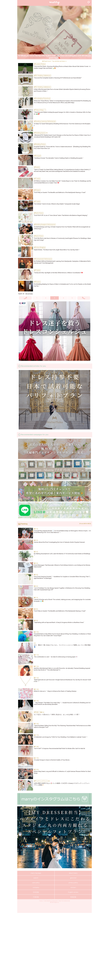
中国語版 (36, 897)
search (35, 878)
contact (73, 887)
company (36, 887)
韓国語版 (73, 897)
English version (73, 892)
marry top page (36, 873)
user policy (35, 883)
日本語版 (36, 892)
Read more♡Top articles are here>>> (55, 61)
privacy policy (73, 883)
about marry (73, 873)
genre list (73, 878)
